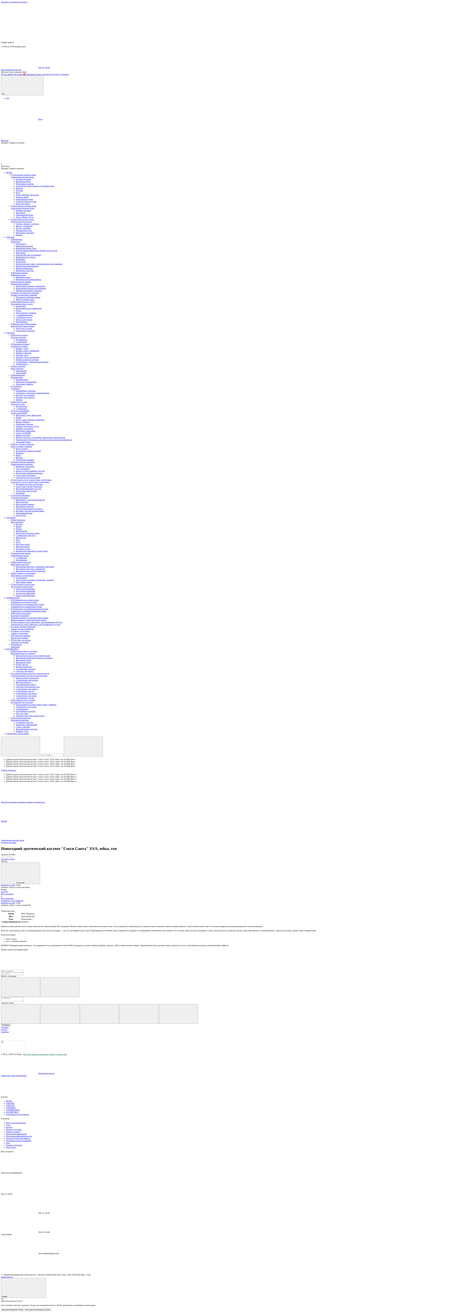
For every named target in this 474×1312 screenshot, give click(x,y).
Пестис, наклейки (23, 228)
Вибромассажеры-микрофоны (28, 279)
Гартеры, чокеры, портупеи (27, 224)
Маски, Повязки (23, 422)
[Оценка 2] (59, 1014)
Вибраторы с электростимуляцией (30, 500)
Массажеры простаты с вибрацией (30, 569)
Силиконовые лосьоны (25, 669)
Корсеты (19, 188)
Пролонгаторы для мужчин (27, 678)
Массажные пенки (23, 660)
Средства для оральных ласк (28, 687)
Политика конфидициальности (19, 1136)
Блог (8, 1143)
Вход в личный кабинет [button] (16, 1123)
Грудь (18, 542)
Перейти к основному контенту (14, 2)
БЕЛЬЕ (9, 173)
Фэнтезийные (21, 322)
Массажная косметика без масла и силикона (34, 658)
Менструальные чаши (25, 300)
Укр (7, 98)
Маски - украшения (24, 226)
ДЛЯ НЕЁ (10, 237)
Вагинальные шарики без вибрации (31, 288)
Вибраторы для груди (25, 271)
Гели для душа (22, 714)
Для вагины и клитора (25, 331)
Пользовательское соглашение (18, 1141)
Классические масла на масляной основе (33, 656)
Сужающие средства (24, 722)
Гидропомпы (21, 578)
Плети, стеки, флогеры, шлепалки (30, 420)
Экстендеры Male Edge (25, 593)
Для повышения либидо (26, 685)
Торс (18, 540)
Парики (19, 235)
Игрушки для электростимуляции (30, 511)
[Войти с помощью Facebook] (20, 987)
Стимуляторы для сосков (26, 696)
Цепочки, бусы (22, 355)
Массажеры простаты (25, 507)
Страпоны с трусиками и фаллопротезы (32, 393)
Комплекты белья (23, 182)
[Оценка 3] (99, 1014)
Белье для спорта (23, 204)
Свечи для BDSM (23, 433)
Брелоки (19, 458)
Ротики (19, 529)
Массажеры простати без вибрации (31, 571)
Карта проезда (7, 1277)
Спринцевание (22, 709)
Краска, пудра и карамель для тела (30, 471)
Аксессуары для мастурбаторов (29, 486)
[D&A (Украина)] (8, 770)
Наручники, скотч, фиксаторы (28, 415)
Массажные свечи (23, 662)
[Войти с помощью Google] (59, 987)
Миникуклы (21, 538)
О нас (8, 1125)
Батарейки (20, 493)
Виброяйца (20, 259)
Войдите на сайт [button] (8, 885)
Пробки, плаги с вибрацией (27, 351)
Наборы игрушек (23, 435)
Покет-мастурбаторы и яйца (28, 533)
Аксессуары (21, 515)
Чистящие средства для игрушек (29, 484)
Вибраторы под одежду (26, 257)
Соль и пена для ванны (25, 475)
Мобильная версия (46, 1073)
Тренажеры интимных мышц (28, 297)
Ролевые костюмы (23, 179)
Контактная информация (16, 1134)
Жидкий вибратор (23, 682)
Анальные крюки (23, 442)
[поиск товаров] (20, 746)
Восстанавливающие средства (28, 489)
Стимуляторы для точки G (27, 689)
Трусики (19, 190)
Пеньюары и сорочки (25, 184)
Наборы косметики (24, 667)
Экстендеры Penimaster (25, 591)
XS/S (3, 892)
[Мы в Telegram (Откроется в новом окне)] (56, 21)
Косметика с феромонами (26, 725)
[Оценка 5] (178, 1014)
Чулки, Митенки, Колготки (27, 195)
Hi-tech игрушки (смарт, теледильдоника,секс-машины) (39, 264)
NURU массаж (22, 665)
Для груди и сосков (24, 328)
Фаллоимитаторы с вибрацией (29, 308)
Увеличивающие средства (27, 729)
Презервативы (22, 380)
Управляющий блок (24, 513)
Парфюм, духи (22, 731)
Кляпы (18, 417)
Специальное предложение (17, 734)
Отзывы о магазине (14, 1145)
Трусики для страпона (25, 397)
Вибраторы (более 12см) (26, 248)
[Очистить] (83, 746)
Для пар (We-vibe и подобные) (28, 255)
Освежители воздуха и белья (28, 478)
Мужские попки (23, 547)
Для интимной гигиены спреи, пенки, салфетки (36, 705)
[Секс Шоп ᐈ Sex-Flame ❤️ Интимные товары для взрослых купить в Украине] (13, 1052)
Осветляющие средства (25, 711)
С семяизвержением (24, 315)
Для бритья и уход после (26, 707)
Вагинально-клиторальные (27, 266)
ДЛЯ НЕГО (11, 518)
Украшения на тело (24, 231)
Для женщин (21, 371)
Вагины (19, 524)
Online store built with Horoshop (14, 1076)
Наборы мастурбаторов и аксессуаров (32, 551)
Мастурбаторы (22, 502)
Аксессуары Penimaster (25, 589)
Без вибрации (21, 340)
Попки (18, 527)
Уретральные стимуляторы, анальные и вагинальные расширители (44, 440)
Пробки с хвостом (23, 353)
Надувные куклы (23, 549)
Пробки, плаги (22, 348)
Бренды (9, 1127)
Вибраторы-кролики (24, 246)
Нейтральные (21, 531)
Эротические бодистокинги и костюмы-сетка (35, 186)
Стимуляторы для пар (25, 698)
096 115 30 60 (44, 68)
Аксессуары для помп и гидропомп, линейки (35, 580)
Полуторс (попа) (23, 544)
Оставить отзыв (7, 859)
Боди (18, 193)
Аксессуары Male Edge (25, 596)
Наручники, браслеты (25, 233)
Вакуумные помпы (24, 582)
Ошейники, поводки (24, 424)
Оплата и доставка (14, 1129)
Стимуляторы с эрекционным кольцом (32, 362)
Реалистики (21, 306)
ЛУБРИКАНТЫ (13, 598)
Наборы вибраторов (24, 268)
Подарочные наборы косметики (29, 473)
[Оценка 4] (138, 1014)
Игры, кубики (22, 449)
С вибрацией (21, 342)
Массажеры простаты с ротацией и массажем (35, 567)
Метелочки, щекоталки (25, 431)
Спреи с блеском (23, 727)
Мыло (18, 455)
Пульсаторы (21, 262)
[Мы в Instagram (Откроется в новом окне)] (19, 21)
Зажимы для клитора (24, 429)
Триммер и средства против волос (30, 716)
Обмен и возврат (13, 1132)
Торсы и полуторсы (24, 320)
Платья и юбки (22, 197)
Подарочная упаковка (25, 460)
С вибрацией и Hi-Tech (25, 535)
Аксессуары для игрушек (26, 491)
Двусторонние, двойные (26, 313)
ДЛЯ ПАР (10, 333)
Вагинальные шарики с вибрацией (30, 286)
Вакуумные (21, 253)
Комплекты (20, 213)
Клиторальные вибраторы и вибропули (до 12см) (36, 251)
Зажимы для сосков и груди (27, 426)
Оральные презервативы (26, 382)
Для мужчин (21, 373)
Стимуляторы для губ (25, 691)
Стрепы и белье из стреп (26, 202)
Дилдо (18, 311)
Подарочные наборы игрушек (28, 451)
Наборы (19, 400)
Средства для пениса (24, 671)
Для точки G (21, 244)
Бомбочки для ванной (25, 466)
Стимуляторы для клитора (27, 680)
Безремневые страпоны (25, 391)
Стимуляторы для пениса (26, 693)
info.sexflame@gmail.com (11, 70)
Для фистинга (22, 364)
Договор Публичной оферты (18, 1138)
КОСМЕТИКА (12, 649)
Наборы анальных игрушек (27, 360)
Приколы (20, 453)
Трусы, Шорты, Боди (24, 217)
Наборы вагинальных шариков (29, 291)
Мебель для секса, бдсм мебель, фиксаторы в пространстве (40, 438)
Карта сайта (11, 1147)
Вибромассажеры (23, 277)
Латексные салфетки (24, 384)
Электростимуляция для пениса (29, 509)
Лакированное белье (24, 199)
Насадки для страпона (25, 395)
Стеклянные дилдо (24, 317)
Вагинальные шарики (25, 504)
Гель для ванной (23, 469)
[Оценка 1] (20, 1014)
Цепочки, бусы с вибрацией (27, 357)
